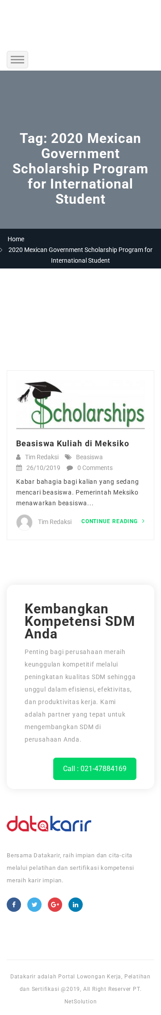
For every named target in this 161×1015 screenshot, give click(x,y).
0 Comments (95, 467)
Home (16, 239)
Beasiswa (89, 457)
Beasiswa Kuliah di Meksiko (73, 443)
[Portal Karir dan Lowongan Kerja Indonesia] (80, 20)
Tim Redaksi (42, 457)
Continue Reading (110, 521)
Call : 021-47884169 (95, 768)
